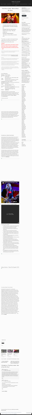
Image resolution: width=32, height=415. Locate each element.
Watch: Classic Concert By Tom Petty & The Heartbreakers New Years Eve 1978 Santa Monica (14, 362)
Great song (28, 47)
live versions (24, 50)
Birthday (25, 39)
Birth (22, 39)
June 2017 (23, 121)
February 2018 (23, 114)
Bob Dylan (24, 41)
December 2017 (24, 116)
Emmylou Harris (25, 46)
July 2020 (23, 97)
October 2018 (23, 107)
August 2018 (23, 109)
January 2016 (23, 135)
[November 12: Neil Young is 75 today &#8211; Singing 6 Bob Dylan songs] (4, 351)
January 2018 (23, 115)
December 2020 (24, 93)
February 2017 (23, 124)
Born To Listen (16, 1)
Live (22, 50)
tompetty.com (7, 89)
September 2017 (24, 118)
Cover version (25, 44)
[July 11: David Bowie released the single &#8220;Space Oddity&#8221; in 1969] (10, 351)
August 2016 (23, 129)
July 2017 (23, 120)
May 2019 (23, 103)
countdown (27, 43)
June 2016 (23, 131)
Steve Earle (28, 51)
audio (23, 38)
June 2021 (23, 88)
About (16, 5)
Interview (25, 48)
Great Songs (23, 48)
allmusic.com (7, 156)
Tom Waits (26, 53)
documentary (26, 45)
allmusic (6, 314)
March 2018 (23, 113)
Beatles (25, 38)
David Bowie (23, 45)
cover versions (28, 44)
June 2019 (23, 102)
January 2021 (23, 92)
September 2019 (24, 100)
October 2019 (23, 99)
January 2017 (23, 125)
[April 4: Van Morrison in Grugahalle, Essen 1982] (16, 351)
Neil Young (27, 50)
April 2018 (23, 112)
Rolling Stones (25, 51)
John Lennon (27, 48)
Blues (28, 39)
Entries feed (23, 144)
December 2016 (24, 126)
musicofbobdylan (24, 81)
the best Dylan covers (26, 52)
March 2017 (23, 123)
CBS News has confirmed (14, 55)
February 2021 (23, 91)
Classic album (27, 42)
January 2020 (23, 98)
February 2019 (23, 105)
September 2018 (24, 108)
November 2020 (24, 94)
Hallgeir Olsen (13, 11)
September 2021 (24, 86)
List (28, 49)
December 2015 (24, 136)
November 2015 (24, 137)
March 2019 (23, 104)
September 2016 (24, 128)
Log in (22, 143)
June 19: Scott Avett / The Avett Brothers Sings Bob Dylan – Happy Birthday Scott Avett (26, 67)
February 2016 (23, 134)
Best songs (27, 38)
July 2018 (23, 110)
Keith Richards (26, 49)
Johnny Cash (23, 49)
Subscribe (24, 15)
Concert (24, 43)
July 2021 (23, 87)
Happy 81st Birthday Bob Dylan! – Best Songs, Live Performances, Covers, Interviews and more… (26, 60)
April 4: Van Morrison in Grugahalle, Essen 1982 (16, 354)
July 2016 (23, 130)
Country (22, 44)
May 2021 (23, 89)
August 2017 (23, 119)
